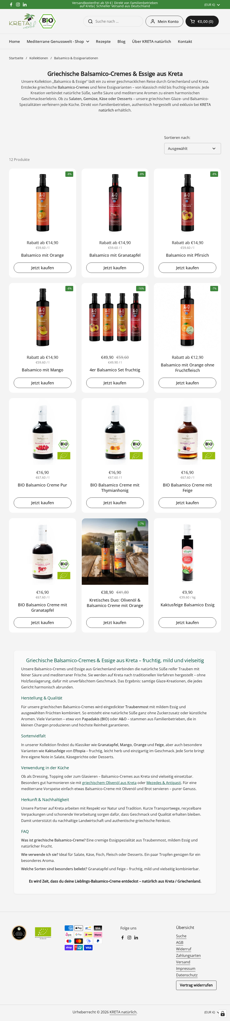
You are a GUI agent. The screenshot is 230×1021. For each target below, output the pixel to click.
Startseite (16, 58)
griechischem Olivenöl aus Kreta (109, 782)
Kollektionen (38, 58)
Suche (181, 935)
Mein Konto (168, 21)
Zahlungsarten (188, 955)
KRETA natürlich (123, 1012)
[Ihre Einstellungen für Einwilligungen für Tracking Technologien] (222, 1013)
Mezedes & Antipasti (163, 782)
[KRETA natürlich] (32, 21)
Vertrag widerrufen (196, 985)
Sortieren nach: (177, 137)
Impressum (185, 968)
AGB (179, 942)
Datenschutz (187, 975)
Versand (183, 962)
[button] (202, 21)
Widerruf (183, 949)
